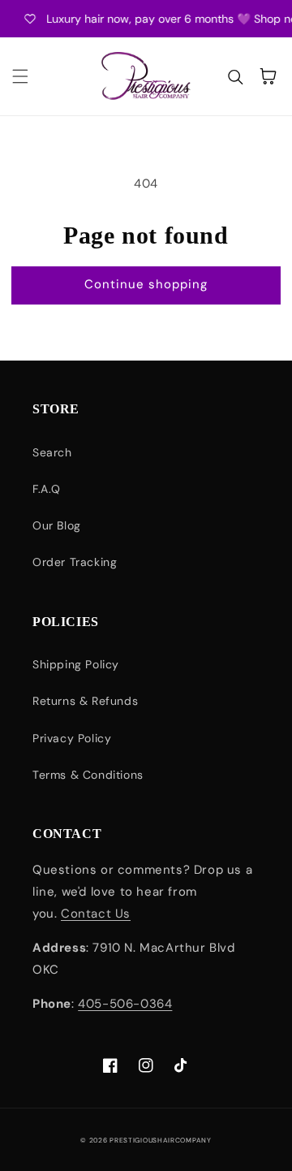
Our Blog (56, 525)
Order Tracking (74, 562)
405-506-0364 (125, 1004)
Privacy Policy (71, 738)
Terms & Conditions (88, 774)
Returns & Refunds (85, 701)
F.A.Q (46, 489)
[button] (20, 76)
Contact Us (96, 913)
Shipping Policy (75, 664)
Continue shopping (146, 284)
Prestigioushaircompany (160, 1140)
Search (52, 452)
